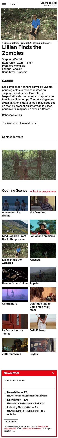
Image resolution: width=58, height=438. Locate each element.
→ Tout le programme (43, 191)
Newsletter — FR (27, 394)
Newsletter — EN (25, 401)
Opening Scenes (41, 43)
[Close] (52, 373)
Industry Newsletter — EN (26, 410)
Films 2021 (25, 43)
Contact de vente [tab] (12, 137)
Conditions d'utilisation (32, 429)
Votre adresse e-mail (14, 380)
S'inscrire (11, 421)
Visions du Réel (10, 43)
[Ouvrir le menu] (4, 4)
